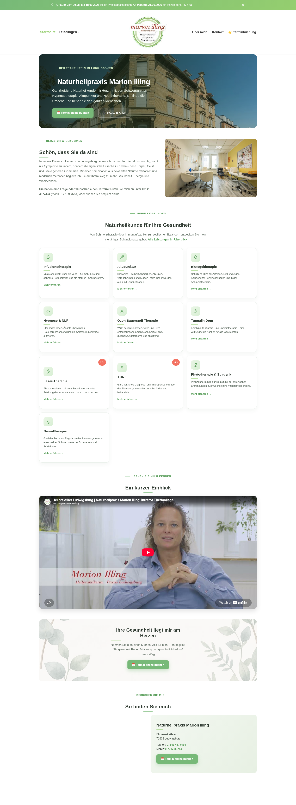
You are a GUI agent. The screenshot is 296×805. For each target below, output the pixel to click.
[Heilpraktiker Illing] (148, 32)
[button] (78, 32)
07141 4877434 (176, 744)
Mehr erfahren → (54, 284)
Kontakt (218, 32)
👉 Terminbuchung (242, 32)
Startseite (48, 32)
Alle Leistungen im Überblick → (169, 239)
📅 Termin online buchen (73, 112)
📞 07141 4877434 (114, 112)
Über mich (199, 32)
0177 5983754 (173, 749)
